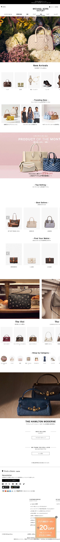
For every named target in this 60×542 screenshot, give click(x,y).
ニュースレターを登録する (10, 480)
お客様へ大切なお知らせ (33, 534)
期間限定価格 (19, 14)
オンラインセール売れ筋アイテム (41, 186)
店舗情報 (4, 6)
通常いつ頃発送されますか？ (37, 515)
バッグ (34, 14)
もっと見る (40, 453)
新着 (27, 14)
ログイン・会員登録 (54, 6)
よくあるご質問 (34, 504)
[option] (13, 220)
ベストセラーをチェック (41, 437)
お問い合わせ (33, 525)
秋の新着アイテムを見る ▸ (41, 68)
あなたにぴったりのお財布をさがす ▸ (42, 240)
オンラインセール (8, 14)
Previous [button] (8, 217)
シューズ (56, 14)
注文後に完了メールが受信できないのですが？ (41, 511)
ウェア (48, 14)
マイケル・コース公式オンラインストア (50, 539)
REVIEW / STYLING (40, 15)
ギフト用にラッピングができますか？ (39, 506)
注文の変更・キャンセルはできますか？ (39, 513)
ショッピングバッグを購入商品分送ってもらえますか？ (42, 508)
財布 (41, 14)
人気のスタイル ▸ (42, 204)
